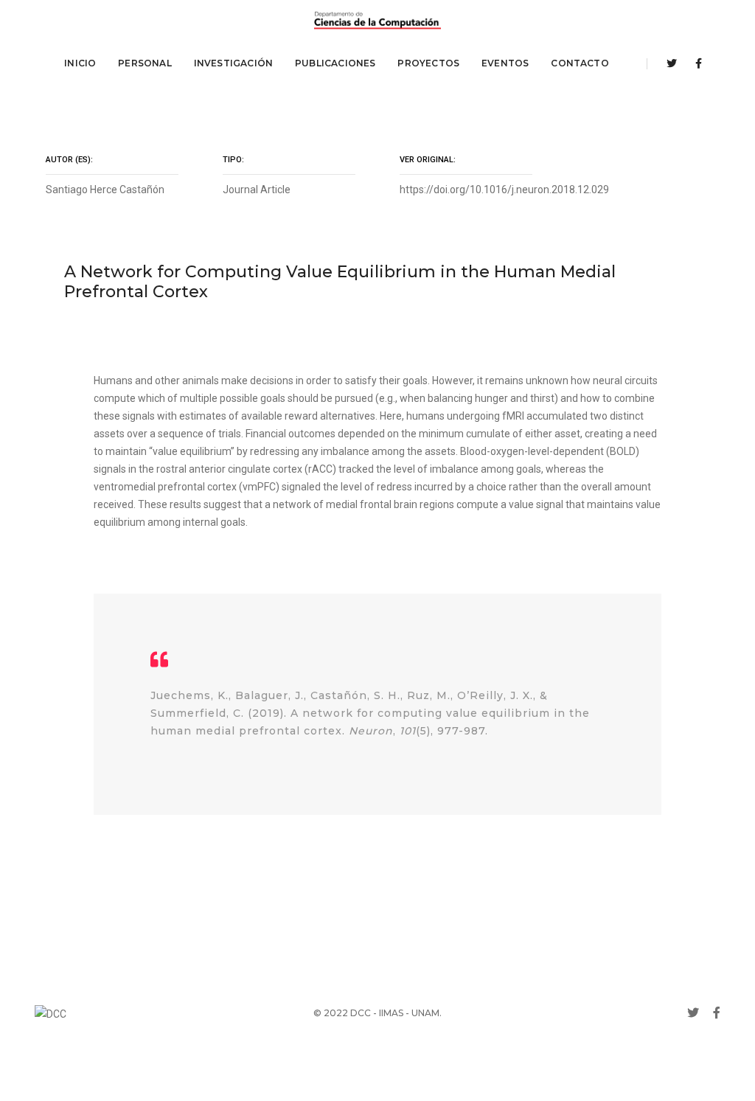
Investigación (233, 63)
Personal (144, 63)
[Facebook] (694, 63)
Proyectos (428, 63)
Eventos (505, 63)
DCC (360, 1012)
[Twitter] (671, 63)
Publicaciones (335, 63)
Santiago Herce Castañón (105, 189)
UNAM (425, 1012)
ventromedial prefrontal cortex (165, 487)
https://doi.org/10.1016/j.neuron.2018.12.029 (504, 189)
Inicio (80, 63)
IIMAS (391, 1012)
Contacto (579, 63)
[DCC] (377, 20)
